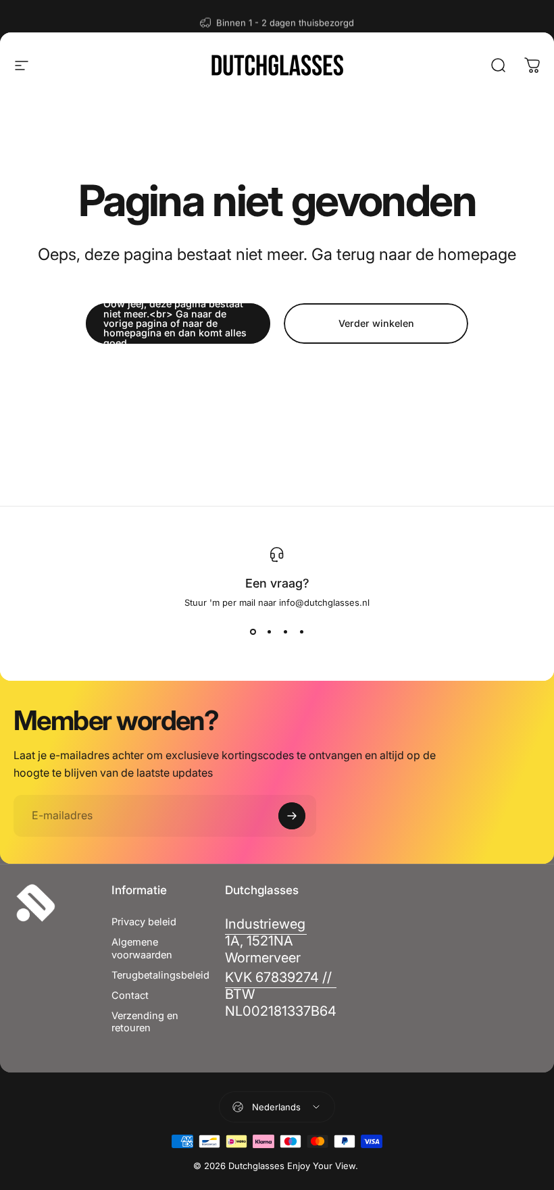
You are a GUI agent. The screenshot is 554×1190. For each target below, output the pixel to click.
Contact (130, 995)
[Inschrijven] (291, 815)
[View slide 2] (269, 632)
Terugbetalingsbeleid (160, 975)
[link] (265, 941)
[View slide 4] (301, 632)
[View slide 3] (285, 632)
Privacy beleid (143, 922)
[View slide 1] (253, 632)
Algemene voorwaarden (141, 948)
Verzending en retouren (144, 1022)
